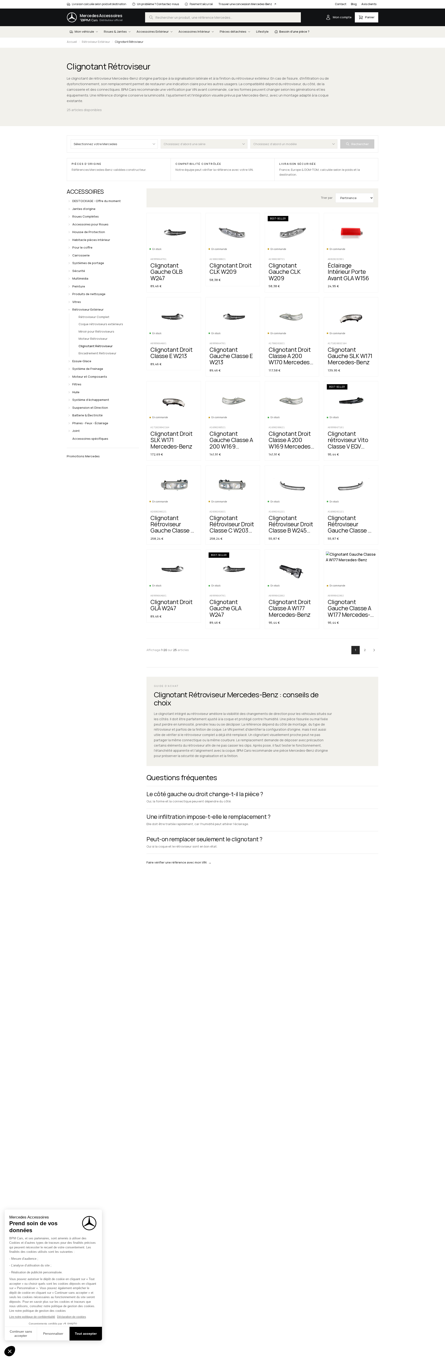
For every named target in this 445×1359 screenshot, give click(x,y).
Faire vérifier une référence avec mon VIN (178, 862)
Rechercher (360, 144)
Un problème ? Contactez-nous (158, 4)
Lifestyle (262, 31)
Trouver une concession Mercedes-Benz (245, 4)
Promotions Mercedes (83, 456)
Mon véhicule (84, 31)
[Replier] (69, 309)
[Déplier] (69, 201)
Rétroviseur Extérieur (96, 42)
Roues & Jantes (115, 31)
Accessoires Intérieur (194, 31)
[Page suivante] (374, 650)
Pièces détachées (233, 31)
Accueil (72, 42)
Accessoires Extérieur (153, 31)
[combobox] (223, 17)
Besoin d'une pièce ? (294, 31)
